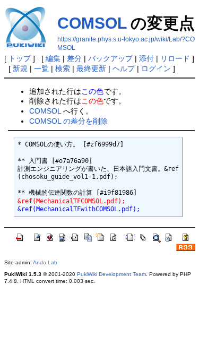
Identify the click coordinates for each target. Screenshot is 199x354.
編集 (53, 58)
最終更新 (91, 68)
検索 (62, 68)
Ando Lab (45, 262)
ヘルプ (124, 68)
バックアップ (110, 58)
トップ (19, 58)
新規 (20, 68)
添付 (146, 58)
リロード (175, 58)
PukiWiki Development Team (111, 274)
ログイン (156, 68)
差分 (74, 58)
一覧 (41, 68)
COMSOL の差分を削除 (68, 121)
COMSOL (91, 23)
